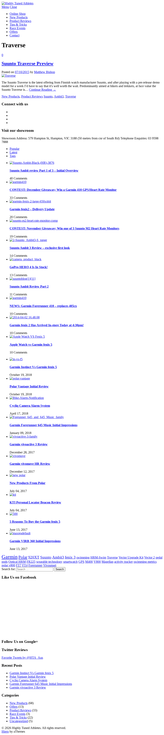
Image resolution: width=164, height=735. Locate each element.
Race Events (17, 28)
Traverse (70, 96)
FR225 (31, 561)
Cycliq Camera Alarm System (30, 405)
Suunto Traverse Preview (27, 63)
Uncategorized (19, 721)
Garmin (10, 557)
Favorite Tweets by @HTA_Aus (22, 657)
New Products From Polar (27, 483)
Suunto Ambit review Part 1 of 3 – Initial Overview (44, 170)
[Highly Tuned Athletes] (17, 3)
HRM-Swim (98, 557)
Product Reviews (20, 21)
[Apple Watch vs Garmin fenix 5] (27, 336)
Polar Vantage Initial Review (29, 386)
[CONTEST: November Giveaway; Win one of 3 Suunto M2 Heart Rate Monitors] (34, 220)
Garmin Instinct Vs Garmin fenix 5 (33, 367)
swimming (83, 557)
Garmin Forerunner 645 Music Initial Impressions (43, 425)
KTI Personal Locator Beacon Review (35, 502)
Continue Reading (42, 89)
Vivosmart (49, 565)
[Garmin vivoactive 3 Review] (23, 436)
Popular (14, 148)
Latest (13, 152)
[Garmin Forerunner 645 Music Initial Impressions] (37, 417)
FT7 (18, 565)
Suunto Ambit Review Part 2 (29, 286)
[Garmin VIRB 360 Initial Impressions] (20, 533)
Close (13, 7)
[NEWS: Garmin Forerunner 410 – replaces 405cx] (18, 298)
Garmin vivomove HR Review (30, 463)
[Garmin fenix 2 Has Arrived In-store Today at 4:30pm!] (25, 317)
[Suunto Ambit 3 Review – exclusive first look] (28, 240)
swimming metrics (145, 561)
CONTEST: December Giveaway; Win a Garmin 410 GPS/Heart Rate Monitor (63, 189)
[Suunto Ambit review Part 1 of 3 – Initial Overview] (32, 162)
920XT (33, 557)
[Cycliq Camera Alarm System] (27, 398)
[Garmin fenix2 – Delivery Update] (30, 201)
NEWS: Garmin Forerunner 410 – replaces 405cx (43, 306)
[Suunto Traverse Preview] (9, 75)
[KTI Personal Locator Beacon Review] (13, 494)
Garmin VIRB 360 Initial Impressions (35, 541)
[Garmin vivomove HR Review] (17, 456)
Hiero (5, 731)
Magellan (107, 561)
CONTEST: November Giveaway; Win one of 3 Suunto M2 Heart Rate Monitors (64, 228)
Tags (13, 156)
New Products (19, 17)
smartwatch (70, 561)
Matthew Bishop (44, 72)
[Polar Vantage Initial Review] (20, 378)
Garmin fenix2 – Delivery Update (32, 209)
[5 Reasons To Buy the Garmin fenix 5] (14, 514)
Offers (14, 31)
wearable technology (49, 561)
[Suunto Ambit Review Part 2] (22, 278)
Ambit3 (59, 96)
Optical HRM (17, 561)
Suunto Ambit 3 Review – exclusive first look (40, 248)
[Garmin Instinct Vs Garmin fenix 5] (16, 359)
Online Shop (18, 13)
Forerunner (35, 565)
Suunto (48, 96)
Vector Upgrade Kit (131, 557)
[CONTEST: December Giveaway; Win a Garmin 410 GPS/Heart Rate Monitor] (18, 182)
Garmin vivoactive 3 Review (29, 444)
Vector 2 (149, 557)
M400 (89, 561)
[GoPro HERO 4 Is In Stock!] (25, 259)
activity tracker (123, 561)
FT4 (25, 565)
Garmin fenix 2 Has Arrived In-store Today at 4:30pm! (47, 325)
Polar (22, 557)
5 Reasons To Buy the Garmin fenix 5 (35, 521)
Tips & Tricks (18, 24)
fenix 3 (70, 557)
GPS (81, 561)
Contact (14, 35)
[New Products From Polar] (17, 475)
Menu (5, 7)
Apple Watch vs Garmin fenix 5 (31, 344)
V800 (97, 561)
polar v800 (8, 565)
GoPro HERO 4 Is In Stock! (29, 267)
